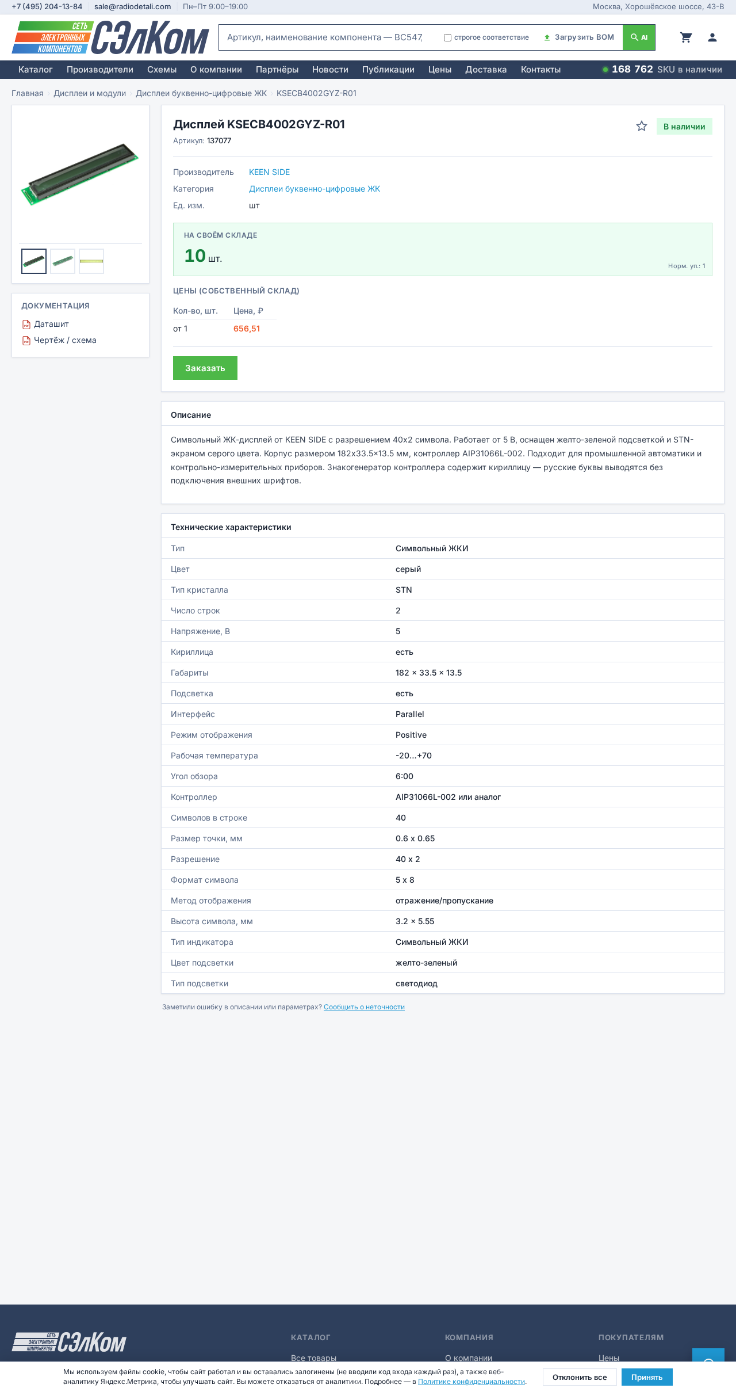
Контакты (541, 69)
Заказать (205, 368)
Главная (28, 93)
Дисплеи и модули (89, 93)
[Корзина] (686, 37)
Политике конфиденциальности (471, 1381)
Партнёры (277, 69)
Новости (330, 69)
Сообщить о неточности (364, 1006)
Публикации (388, 69)
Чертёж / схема (60, 340)
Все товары (313, 1358)
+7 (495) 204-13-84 (47, 6)
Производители (100, 69)
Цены (439, 69)
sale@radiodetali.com (132, 6)
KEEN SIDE (269, 172)
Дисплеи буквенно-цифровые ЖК (201, 93)
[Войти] (712, 37)
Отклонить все (580, 1377)
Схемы (162, 69)
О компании (216, 69)
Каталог (35, 69)
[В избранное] (641, 126)
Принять (647, 1377)
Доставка (486, 69)
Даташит (46, 324)
